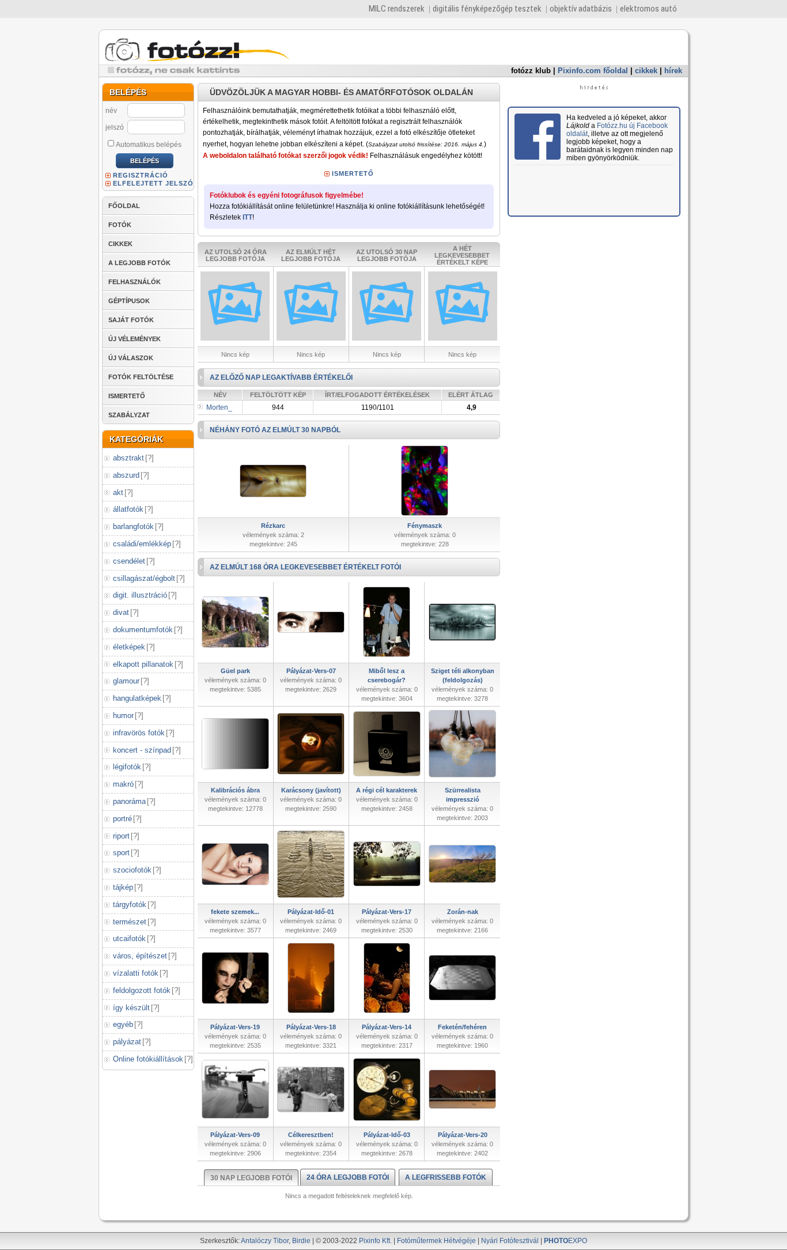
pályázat (127, 1041)
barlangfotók (133, 526)
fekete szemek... (235, 911)
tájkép (123, 887)
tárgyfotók (129, 904)
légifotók (127, 766)
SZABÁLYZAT (129, 414)
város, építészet (140, 955)
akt (118, 492)
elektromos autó (648, 8)
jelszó (114, 127)
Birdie (301, 1241)
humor (123, 715)
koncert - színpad (142, 750)
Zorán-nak (462, 911)
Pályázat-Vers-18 (311, 1027)
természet (129, 921)
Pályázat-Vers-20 (462, 1134)
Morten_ (219, 407)
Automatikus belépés (148, 145)
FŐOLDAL (124, 205)
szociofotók (132, 870)
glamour (126, 681)
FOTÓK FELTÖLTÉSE (140, 376)
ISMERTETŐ (126, 395)
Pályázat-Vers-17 (386, 911)
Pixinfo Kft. (375, 1241)
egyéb (123, 1024)
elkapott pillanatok (143, 664)
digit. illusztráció (140, 595)
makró (123, 784)
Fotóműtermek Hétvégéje (436, 1241)
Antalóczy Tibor (265, 1241)
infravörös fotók (139, 732)
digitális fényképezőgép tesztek (487, 8)
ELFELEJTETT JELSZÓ (153, 183)
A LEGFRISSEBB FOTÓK (445, 1177)
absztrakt (128, 458)
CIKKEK (120, 243)
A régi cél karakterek (386, 790)
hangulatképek (137, 698)
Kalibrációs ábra (235, 790)
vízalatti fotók (135, 973)
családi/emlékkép (142, 543)
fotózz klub (531, 70)
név (111, 111)
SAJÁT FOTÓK (131, 319)
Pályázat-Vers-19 (235, 1027)
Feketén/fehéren (462, 1027)
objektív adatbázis (581, 8)
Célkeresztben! (311, 1134)
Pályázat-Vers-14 (386, 1027)
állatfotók (128, 509)
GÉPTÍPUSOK (129, 300)
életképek (129, 647)
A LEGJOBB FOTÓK (139, 262)
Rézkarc (273, 525)
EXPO (565, 1241)
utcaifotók (129, 938)
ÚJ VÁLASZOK (130, 357)
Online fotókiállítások (148, 1059)
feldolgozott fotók (142, 990)
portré (122, 818)
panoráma (129, 801)
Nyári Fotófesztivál (510, 1241)
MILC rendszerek (397, 8)
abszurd (126, 475)
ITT (247, 217)
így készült (131, 1007)
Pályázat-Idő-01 (310, 911)
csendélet (129, 561)
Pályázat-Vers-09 (235, 1134)
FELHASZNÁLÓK (134, 281)
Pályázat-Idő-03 (387, 1134)
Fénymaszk (424, 525)
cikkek (646, 70)
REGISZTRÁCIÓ (140, 175)
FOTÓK (119, 224)
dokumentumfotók (143, 629)
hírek (673, 70)
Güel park (235, 670)
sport (121, 852)
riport (121, 836)
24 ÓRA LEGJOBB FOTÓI (348, 1177)
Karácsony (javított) (311, 790)
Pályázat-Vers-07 (311, 670)
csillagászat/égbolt (144, 578)
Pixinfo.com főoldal (593, 70)
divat (121, 612)
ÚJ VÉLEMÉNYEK (134, 338)
